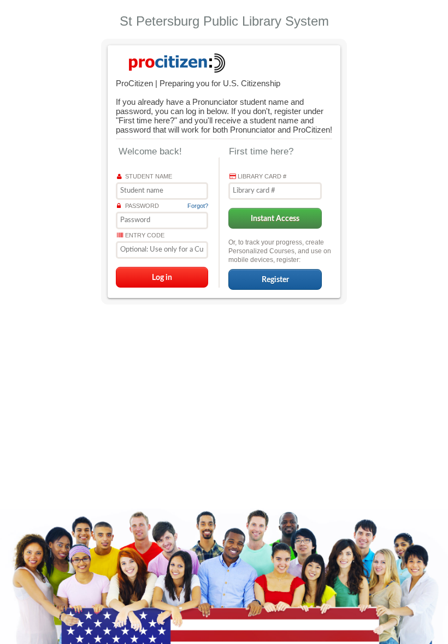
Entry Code (144, 235)
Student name (148, 176)
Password (142, 205)
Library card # (262, 176)
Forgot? (197, 205)
